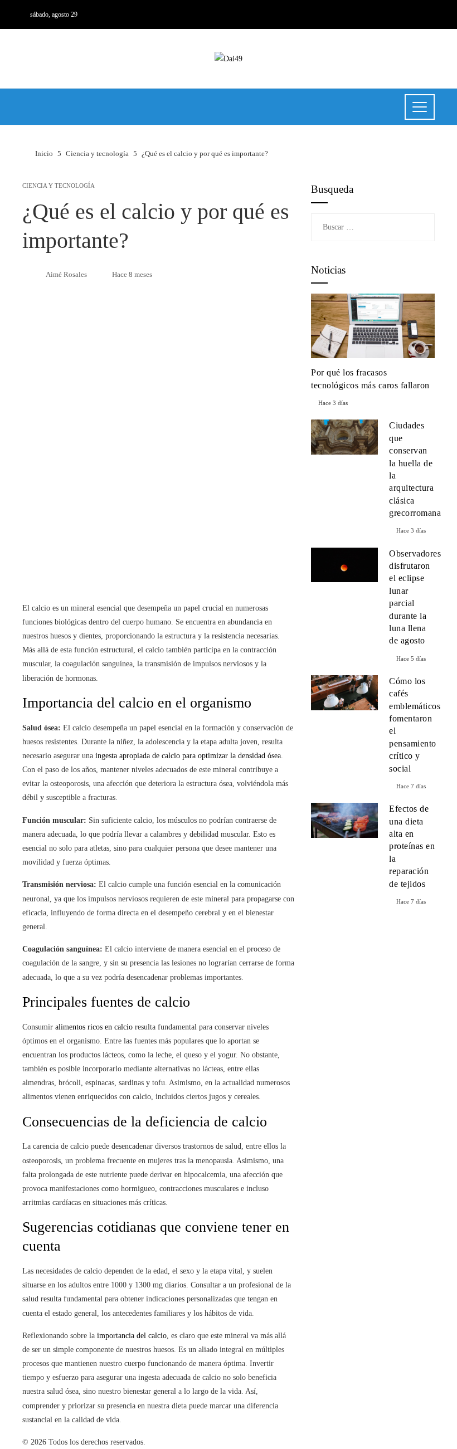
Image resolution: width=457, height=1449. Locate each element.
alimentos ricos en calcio (94, 1027)
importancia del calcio (132, 1335)
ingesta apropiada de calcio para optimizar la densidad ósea (188, 756)
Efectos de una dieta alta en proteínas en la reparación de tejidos (412, 846)
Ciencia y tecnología (58, 186)
